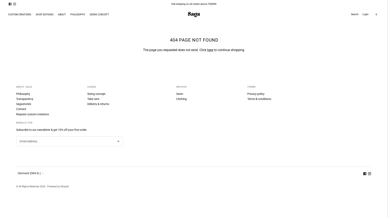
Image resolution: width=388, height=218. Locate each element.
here (210, 50)
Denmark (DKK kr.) (29, 173)
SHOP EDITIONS (44, 14)
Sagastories (23, 104)
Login (366, 14)
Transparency (24, 99)
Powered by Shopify (58, 186)
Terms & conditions (259, 99)
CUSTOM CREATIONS (19, 14)
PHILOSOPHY (77, 14)
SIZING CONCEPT (99, 14)
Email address (28, 136)
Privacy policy (256, 93)
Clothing (181, 99)
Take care (93, 99)
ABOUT (62, 14)
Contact (21, 109)
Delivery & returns (98, 104)
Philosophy (23, 93)
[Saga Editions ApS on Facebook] (10, 4)
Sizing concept (96, 93)
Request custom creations (32, 114)
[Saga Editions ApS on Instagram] (14, 4)
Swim (179, 93)
